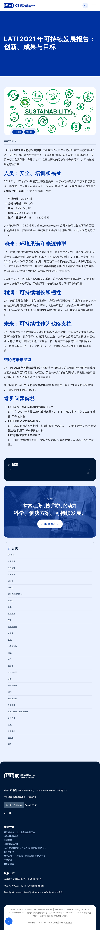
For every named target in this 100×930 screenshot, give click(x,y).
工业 (10, 620)
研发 (10, 679)
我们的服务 (9, 852)
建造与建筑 (12, 627)
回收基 (10, 581)
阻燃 (10, 725)
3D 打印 (11, 555)
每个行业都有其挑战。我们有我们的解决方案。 (26, 856)
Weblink (68, 922)
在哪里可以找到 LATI (23, 879)
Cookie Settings (14, 805)
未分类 (10, 633)
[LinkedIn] (5, 813)
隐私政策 (32, 797)
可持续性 (29, 132)
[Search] (85, 5)
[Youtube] (10, 813)
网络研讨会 (12, 698)
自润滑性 (11, 705)
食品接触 (11, 731)
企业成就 (17, 132)
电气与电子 (12, 672)
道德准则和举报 (11, 836)
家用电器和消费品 (15, 594)
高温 (10, 744)
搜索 (15, 464)
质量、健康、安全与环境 (18, 711)
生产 (10, 659)
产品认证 (8, 859)
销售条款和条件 (19, 797)
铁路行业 (11, 718)
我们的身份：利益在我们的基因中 (19, 832)
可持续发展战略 (11, 844)
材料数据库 (9, 863)
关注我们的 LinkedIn (13, 892)
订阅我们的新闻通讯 (53, 892)
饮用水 (10, 738)
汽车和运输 (12, 646)
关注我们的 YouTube (33, 892)
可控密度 (11, 574)
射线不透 (11, 614)
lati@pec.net (37, 885)
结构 (10, 692)
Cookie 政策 (31, 805)
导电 (10, 607)
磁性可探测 (12, 685)
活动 (10, 653)
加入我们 (37, 879)
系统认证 (8, 840)
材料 (10, 640)
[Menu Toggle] (93, 5)
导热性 (10, 600)
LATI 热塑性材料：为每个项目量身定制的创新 (25, 848)
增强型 (10, 587)
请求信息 (8, 879)
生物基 (10, 666)
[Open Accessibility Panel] (8, 921)
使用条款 (8, 797)
